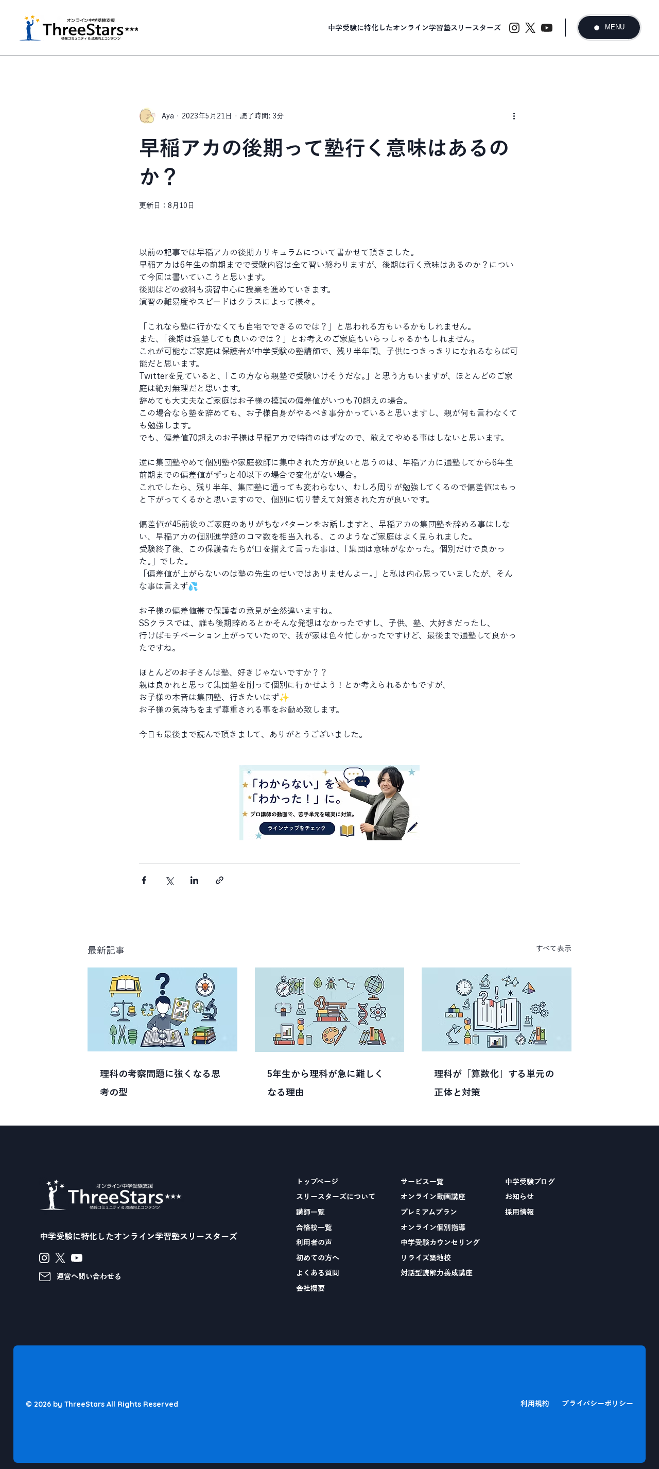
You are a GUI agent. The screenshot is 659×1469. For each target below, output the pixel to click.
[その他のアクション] (514, 116)
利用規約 (535, 1403)
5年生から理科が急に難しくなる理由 (325, 1083)
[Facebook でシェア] (144, 880)
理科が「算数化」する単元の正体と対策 (494, 1083)
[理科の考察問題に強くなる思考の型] (162, 1009)
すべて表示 (553, 948)
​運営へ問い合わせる (89, 1276)
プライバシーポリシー (597, 1403)
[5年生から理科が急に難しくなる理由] (330, 1009)
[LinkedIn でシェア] (194, 880)
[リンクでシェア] (219, 880)
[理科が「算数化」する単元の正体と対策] (496, 1009)
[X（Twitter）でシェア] (169, 880)
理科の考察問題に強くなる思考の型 (160, 1083)
